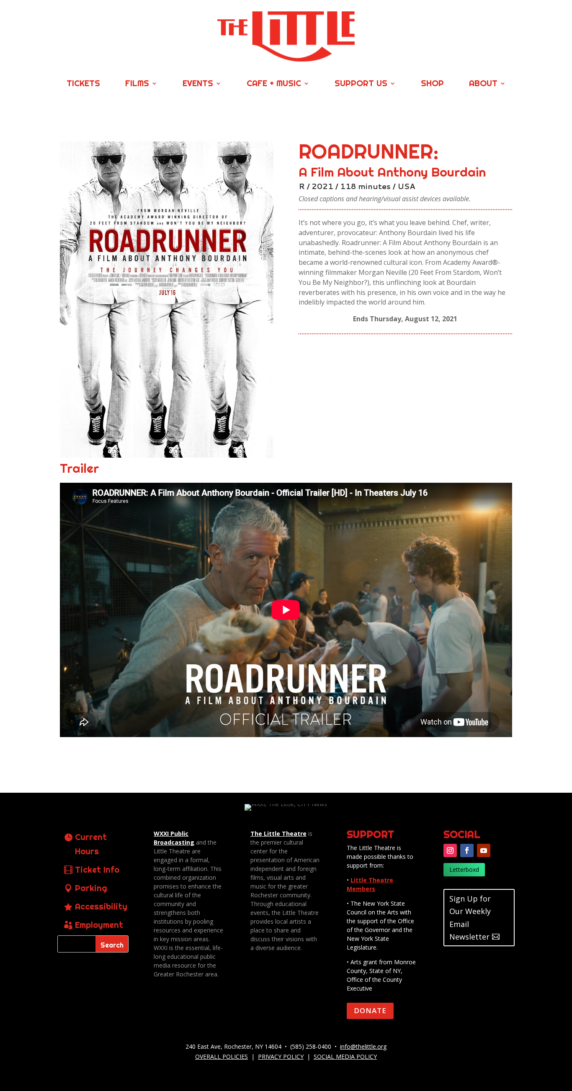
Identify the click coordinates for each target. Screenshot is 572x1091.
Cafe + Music (274, 84)
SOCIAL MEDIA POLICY (345, 1056)
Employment (99, 924)
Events (198, 84)
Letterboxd (464, 869)
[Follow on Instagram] (450, 850)
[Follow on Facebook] (467, 850)
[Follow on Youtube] (483, 850)
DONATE (370, 1010)
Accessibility (101, 906)
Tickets (83, 84)
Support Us (361, 84)
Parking (91, 888)
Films (137, 84)
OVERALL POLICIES (221, 1056)
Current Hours (91, 844)
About (483, 84)
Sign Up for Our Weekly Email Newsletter (470, 918)
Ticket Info (97, 869)
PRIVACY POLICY (281, 1056)
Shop (432, 84)
